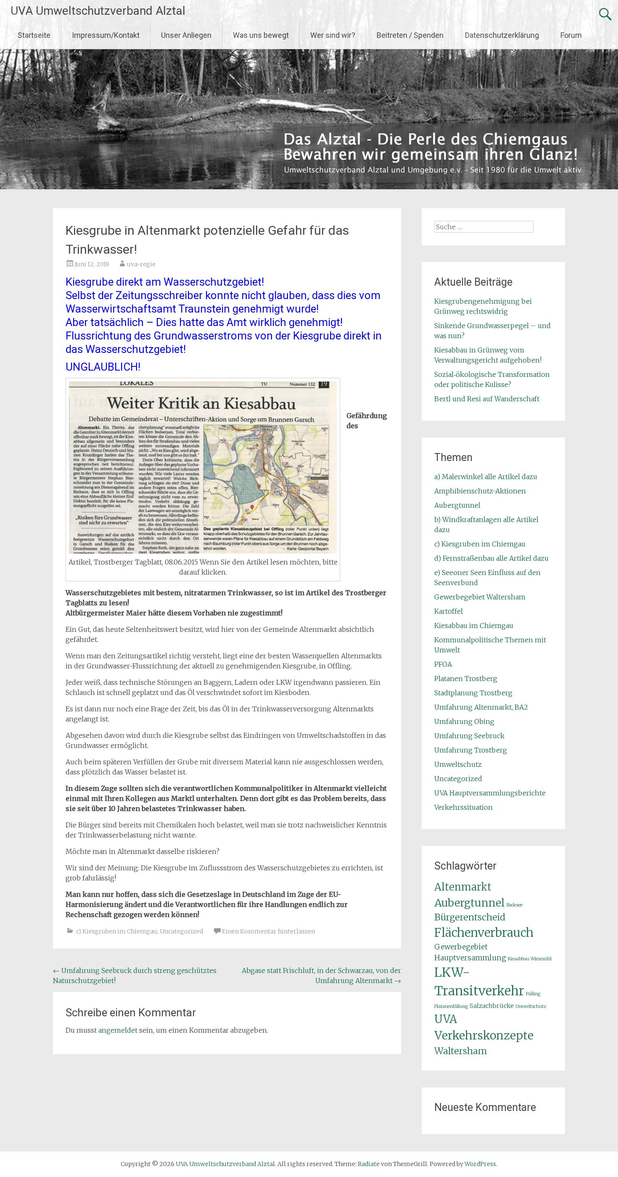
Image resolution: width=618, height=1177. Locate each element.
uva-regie (141, 264)
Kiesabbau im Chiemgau (473, 625)
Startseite (34, 35)
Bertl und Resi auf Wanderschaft (486, 399)
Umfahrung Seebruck (469, 736)
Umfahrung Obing (464, 721)
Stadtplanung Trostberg (473, 693)
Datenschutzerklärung (502, 35)
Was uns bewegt (261, 35)
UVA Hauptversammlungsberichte (490, 793)
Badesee (515, 905)
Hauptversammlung (470, 957)
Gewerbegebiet (461, 947)
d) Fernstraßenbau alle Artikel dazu (491, 558)
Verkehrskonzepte (483, 1035)
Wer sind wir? (332, 35)
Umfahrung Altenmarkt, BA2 (481, 707)
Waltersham (460, 1051)
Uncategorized (181, 931)
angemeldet (117, 1030)
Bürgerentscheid (469, 917)
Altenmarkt (462, 887)
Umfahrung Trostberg (470, 750)
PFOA (443, 664)
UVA (445, 1019)
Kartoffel (448, 611)
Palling (533, 994)
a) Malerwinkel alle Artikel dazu (485, 476)
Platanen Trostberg (465, 678)
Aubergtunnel (457, 505)
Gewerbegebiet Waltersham (480, 597)
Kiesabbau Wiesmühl (530, 959)
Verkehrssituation (463, 807)
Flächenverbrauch (483, 932)
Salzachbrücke (492, 1006)
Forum (571, 35)
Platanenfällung (451, 1006)
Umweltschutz (458, 764)
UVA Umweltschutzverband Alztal (98, 11)
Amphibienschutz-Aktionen (480, 491)
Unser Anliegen (186, 35)
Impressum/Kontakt (106, 35)
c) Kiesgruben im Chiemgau (116, 931)
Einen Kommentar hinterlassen (268, 931)
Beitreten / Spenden (410, 35)
